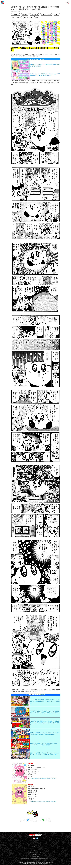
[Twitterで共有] (27, 820)
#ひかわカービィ (15, 14)
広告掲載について (35, 850)
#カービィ (56, 14)
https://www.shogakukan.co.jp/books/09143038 (43, 801)
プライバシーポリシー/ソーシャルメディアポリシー (35, 844)
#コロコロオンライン (16, 17)
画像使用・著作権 (35, 846)
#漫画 (37, 17)
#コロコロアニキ (34, 14)
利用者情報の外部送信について (35, 852)
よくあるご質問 (35, 856)
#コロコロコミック (28, 17)
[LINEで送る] (43, 820)
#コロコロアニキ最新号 (46, 14)
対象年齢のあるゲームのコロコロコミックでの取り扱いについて (35, 858)
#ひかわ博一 (24, 14)
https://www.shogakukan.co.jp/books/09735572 (43, 778)
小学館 (35, 842)
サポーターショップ (35, 854)
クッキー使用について (35, 848)
